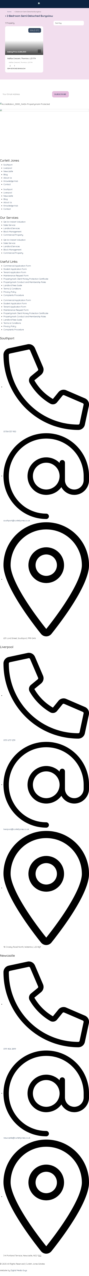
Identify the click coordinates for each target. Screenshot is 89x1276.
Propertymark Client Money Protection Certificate (25, 279)
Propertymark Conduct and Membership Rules (24, 282)
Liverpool (7, 168)
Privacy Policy (9, 292)
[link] (24, 40)
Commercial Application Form (17, 266)
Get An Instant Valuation (14, 222)
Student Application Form (15, 269)
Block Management (12, 231)
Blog (5, 174)
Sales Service (9, 225)
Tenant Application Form (14, 272)
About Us (7, 178)
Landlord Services (11, 228)
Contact (7, 184)
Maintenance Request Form (16, 275)
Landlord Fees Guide (12, 285)
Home (9, 12)
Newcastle (8, 171)
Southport (7, 165)
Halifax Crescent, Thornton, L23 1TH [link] (21, 58)
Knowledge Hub (10, 181)
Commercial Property (13, 235)
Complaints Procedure (13, 295)
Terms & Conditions (12, 288)
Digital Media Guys (19, 1270)
